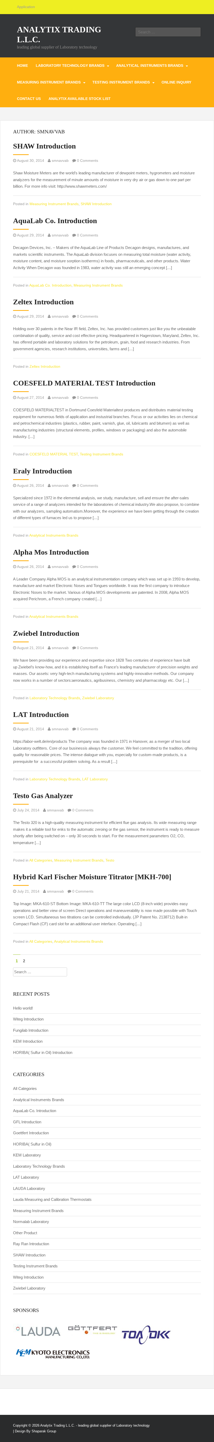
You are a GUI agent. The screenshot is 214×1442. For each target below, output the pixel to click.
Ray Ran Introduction (31, 1244)
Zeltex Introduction (43, 302)
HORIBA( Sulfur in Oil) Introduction (42, 1052)
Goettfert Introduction (31, 1133)
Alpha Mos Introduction (51, 552)
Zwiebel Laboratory (98, 698)
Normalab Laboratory (31, 1221)
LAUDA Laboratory (29, 1188)
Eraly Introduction (42, 471)
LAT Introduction (41, 714)
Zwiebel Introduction (46, 633)
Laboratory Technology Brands (70, 65)
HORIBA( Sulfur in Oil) (32, 1144)
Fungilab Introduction (30, 1030)
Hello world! (23, 1008)
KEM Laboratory (27, 1155)
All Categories (40, 860)
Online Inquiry (176, 82)
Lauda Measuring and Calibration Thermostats (52, 1199)
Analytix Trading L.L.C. (57, 1425)
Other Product (25, 1233)
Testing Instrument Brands (121, 82)
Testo (109, 860)
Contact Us (29, 99)
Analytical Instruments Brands (149, 65)
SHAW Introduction (44, 146)
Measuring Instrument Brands (49, 82)
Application (26, 7)
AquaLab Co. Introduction (55, 221)
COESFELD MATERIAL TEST (53, 454)
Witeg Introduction (28, 1019)
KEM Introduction (28, 1041)
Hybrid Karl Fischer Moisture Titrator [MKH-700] (92, 877)
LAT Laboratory (95, 779)
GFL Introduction (27, 1122)
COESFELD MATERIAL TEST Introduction (84, 383)
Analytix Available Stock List (80, 99)
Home (22, 65)
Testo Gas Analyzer (43, 796)
